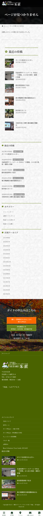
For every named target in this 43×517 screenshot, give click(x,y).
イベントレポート (8, 212)
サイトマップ (6, 353)
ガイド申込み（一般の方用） (11, 429)
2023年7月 (6, 282)
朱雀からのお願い (18, 151)
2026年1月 (6, 258)
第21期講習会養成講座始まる (26, 98)
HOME (12, 515)
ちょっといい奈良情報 (9, 436)
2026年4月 (6, 254)
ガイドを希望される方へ (24, 60)
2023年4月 (6, 290)
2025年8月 (6, 274)
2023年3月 (6, 294)
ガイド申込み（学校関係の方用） (13, 433)
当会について (7, 421)
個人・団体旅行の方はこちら (21, 320)
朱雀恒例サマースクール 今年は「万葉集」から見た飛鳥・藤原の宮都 (26, 75)
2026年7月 (6, 242)
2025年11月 (6, 266)
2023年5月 (6, 286)
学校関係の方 (21, 328)
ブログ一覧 (6, 440)
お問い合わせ (30, 515)
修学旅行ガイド (21, 110)
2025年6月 (6, 278)
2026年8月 (6, 238)
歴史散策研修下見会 (22, 85)
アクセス (20, 515)
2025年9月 (6, 270)
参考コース (6, 425)
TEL (39, 515)
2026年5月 (6, 250)
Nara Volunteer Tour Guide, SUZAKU (15, 448)
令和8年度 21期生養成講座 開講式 (26, 124)
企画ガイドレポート (9, 216)
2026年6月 (6, 246)
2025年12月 (7, 262)
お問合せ (5, 444)
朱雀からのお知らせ (18, 159)
